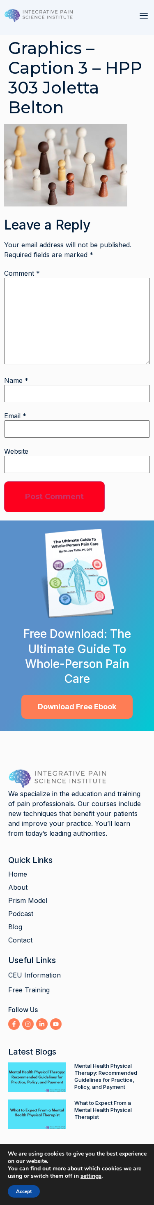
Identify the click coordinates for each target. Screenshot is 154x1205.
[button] (144, 15)
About (18, 887)
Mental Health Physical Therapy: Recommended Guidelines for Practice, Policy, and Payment (105, 1076)
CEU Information (34, 975)
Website (16, 451)
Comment (22, 273)
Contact (20, 940)
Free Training (29, 990)
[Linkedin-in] (42, 1024)
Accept (24, 1191)
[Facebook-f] (14, 1024)
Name (16, 380)
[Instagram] (28, 1024)
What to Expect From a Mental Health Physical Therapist (103, 1110)
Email (15, 416)
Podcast (20, 914)
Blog (15, 927)
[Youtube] (56, 1024)
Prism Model (27, 900)
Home (17, 874)
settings (90, 1176)
